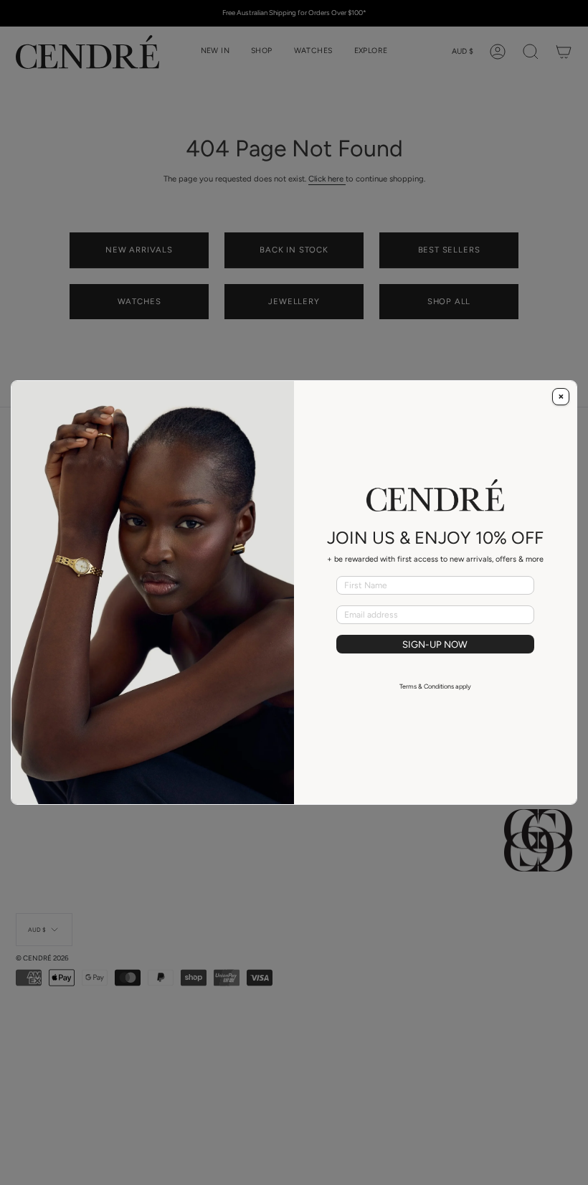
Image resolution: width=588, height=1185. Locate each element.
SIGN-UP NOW (435, 644)
